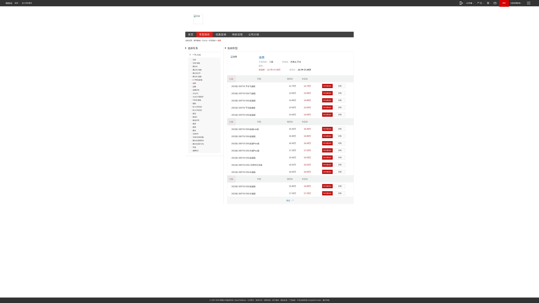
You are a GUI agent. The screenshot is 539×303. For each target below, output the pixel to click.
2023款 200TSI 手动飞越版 (243, 86)
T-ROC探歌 (197, 100)
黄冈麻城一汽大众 (200, 41)
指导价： (293, 70)
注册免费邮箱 (515, 3)
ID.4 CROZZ (197, 107)
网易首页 (9, 3)
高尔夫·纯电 (197, 70)
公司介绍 (253, 34)
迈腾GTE (196, 90)
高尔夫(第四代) (198, 141)
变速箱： (286, 62)
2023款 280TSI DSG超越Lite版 (245, 129)
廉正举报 (326, 300)
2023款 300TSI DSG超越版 (243, 186)
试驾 (340, 86)
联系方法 (259, 300)
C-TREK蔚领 (197, 80)
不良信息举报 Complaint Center (309, 300)
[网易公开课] (470, 3)
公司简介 (250, 300)
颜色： (262, 66)
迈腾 (194, 87)
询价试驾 (237, 34)
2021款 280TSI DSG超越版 (243, 158)
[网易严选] (480, 3)
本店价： (263, 70)
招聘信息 (267, 300)
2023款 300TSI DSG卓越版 (243, 193)
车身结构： (264, 62)
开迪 (194, 147)
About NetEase (240, 300)
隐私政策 (284, 300)
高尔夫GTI (196, 73)
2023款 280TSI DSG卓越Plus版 (245, 151)
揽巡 (194, 124)
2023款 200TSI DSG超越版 (243, 100)
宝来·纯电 (196, 63)
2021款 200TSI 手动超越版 (243, 108)
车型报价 (204, 34)
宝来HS (195, 134)
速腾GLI (196, 151)
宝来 (194, 60)
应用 (16, 3)
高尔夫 (195, 66)
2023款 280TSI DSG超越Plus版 (245, 143)
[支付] (488, 3)
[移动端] (461, 3)
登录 (504, 3)
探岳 (194, 114)
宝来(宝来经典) (198, 137)
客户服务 (275, 300)
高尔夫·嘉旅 (197, 77)
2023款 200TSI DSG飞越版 (243, 93)
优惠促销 (221, 34)
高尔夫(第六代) (198, 144)
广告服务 (292, 300)
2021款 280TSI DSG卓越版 (243, 172)
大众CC (195, 93)
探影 (194, 104)
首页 (190, 34)
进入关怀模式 (27, 3)
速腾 (194, 83)
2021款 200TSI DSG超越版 (243, 115)
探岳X (195, 117)
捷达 (194, 130)
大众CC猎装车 (198, 97)
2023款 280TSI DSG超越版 (243, 136)
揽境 (194, 127)
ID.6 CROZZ (197, 110)
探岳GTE (196, 120)
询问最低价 (327, 86)
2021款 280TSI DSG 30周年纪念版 (246, 165)
